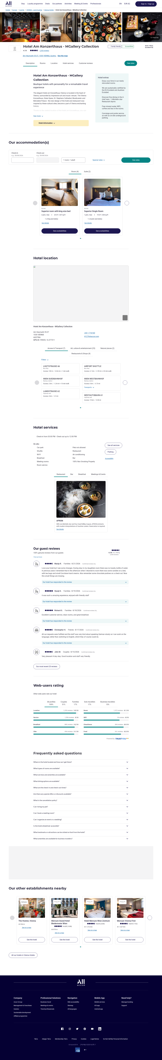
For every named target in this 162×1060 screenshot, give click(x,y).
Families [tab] (75, 703)
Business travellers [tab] (107, 703)
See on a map (26, 927)
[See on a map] (81, 293)
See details (60, 529)
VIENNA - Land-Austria (34, 10)
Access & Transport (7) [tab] (56, 348)
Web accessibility (73, 1002)
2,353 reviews (44, 50)
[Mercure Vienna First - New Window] (130, 908)
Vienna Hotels (49, 10)
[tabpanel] (81, 208)
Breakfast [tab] (82, 474)
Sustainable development (22, 1012)
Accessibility (109, 458)
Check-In (17, 154)
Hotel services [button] (45, 427)
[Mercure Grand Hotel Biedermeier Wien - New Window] (64, 908)
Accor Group (18, 1002)
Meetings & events (47, 1005)
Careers (16, 1009)
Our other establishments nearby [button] (37, 888)
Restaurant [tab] (61, 474)
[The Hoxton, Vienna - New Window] (32, 908)
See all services (113, 445)
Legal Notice (94, 1039)
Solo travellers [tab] (89, 703)
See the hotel (32, 940)
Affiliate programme (20, 1016)
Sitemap (70, 1005)
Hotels (8, 10)
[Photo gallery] (81, 27)
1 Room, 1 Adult (69, 160)
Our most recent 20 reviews (46, 666)
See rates (130, 63)
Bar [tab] (71, 474)
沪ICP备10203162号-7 (88, 1045)
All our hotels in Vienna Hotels (23, 955)
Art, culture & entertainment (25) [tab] (83, 348)
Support (124, 1005)
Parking (111, 452)
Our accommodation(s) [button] (29, 142)
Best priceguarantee (149, 46)
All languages (72, 1009)
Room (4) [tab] (75, 172)
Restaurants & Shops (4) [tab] (81, 354)
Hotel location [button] (45, 258)
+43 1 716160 (89, 333)
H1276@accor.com (91, 336)
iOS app (97, 1005)
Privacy (74, 1039)
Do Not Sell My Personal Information (115, 1039)
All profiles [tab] (51, 703)
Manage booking (127, 1002)
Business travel (46, 1002)
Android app (98, 1009)
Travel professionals (47, 1009)
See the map (63, 56)
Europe (14, 10)
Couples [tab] (64, 703)
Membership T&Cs (61, 1039)
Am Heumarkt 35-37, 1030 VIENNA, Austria (39, 56)
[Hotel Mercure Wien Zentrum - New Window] (97, 908)
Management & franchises (23, 1005)
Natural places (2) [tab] (107, 348)
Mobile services (99, 1002)
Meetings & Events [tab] (98, 474)
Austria (21, 10)
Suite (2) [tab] (87, 172)
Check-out (42, 154)
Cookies (83, 1039)
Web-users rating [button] (48, 685)
